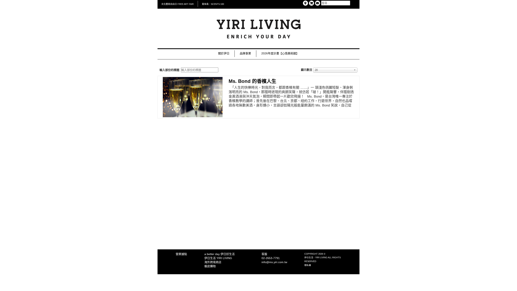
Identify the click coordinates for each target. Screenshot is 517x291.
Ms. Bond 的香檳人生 (252, 81)
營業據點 (181, 254)
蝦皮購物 (210, 266)
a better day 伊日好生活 (219, 254)
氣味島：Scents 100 (213, 4)
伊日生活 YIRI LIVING (218, 258)
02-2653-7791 (271, 258)
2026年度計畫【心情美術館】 (280, 53)
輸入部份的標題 (170, 70)
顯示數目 (306, 69)
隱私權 (307, 265)
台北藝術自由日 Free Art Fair (177, 4)
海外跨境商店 (212, 262)
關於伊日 (223, 53)
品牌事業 (245, 53)
